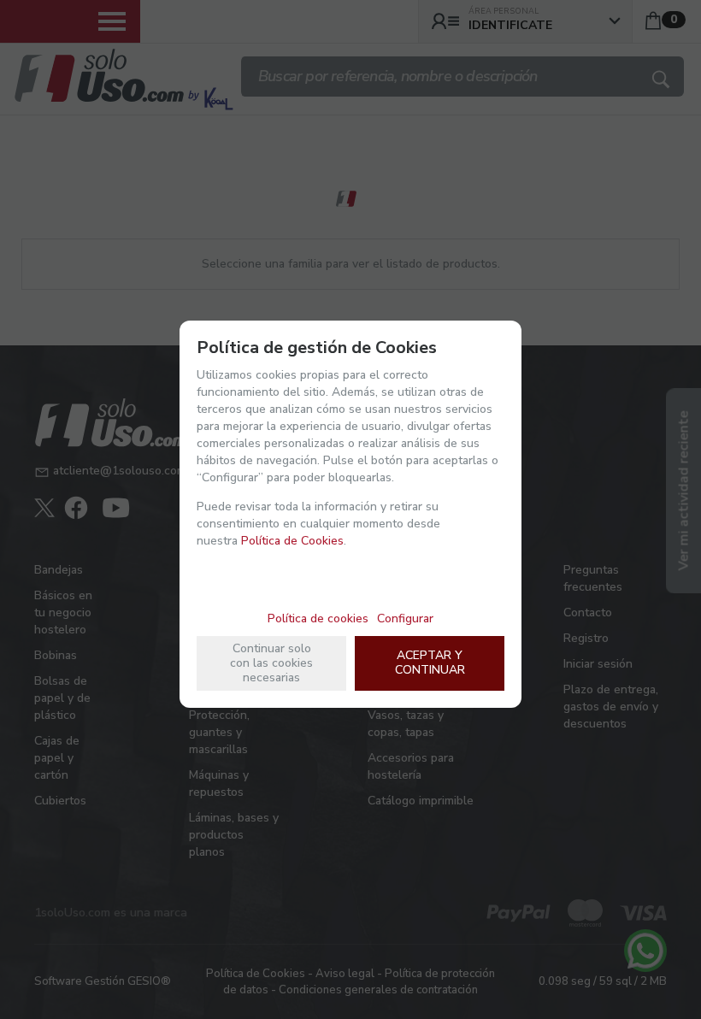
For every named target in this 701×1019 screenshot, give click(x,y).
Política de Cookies (292, 541)
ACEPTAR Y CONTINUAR (430, 662)
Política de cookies (318, 618)
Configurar (405, 618)
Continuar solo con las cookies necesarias (271, 663)
